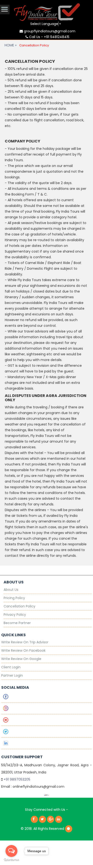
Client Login (11, 667)
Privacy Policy (15, 614)
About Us (11, 589)
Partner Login (12, 675)
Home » (10, 45)
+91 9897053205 (17, 779)
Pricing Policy (14, 598)
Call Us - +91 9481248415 (48, 36)
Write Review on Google (21, 658)
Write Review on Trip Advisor (24, 642)
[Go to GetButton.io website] (11, 860)
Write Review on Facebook (23, 650)
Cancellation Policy (19, 606)
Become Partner (17, 623)
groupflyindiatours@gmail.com (49, 31)
